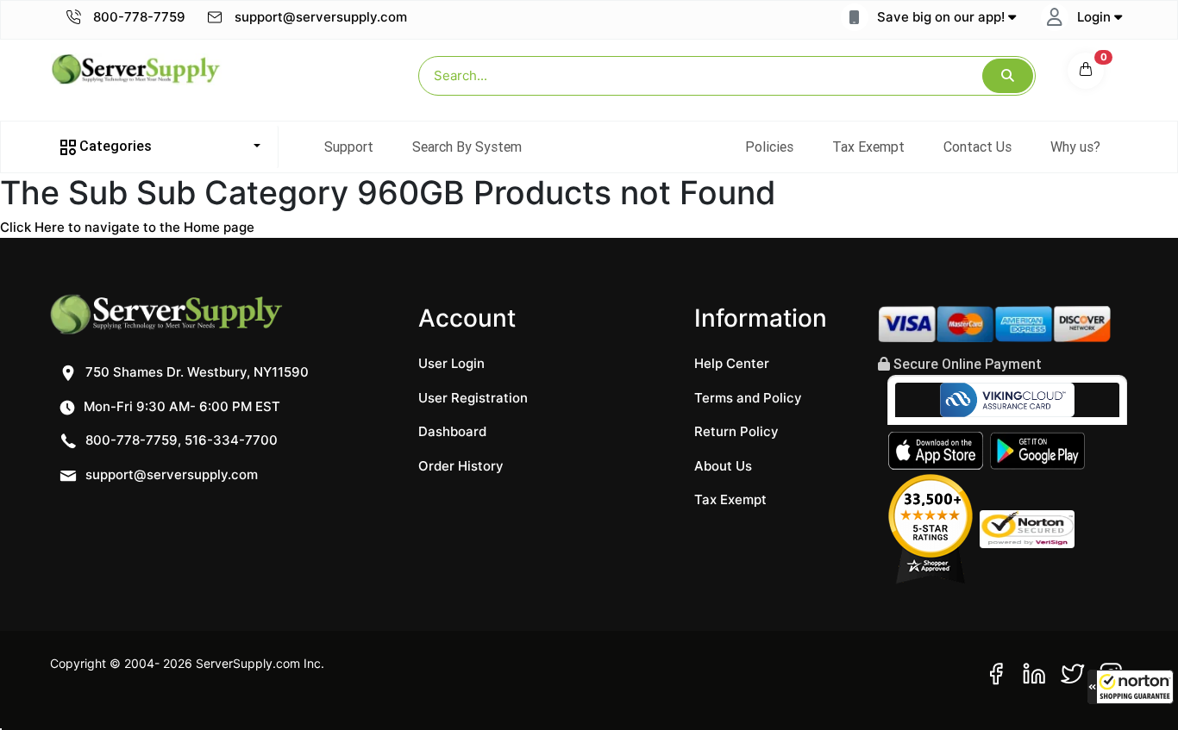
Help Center (731, 363)
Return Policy (736, 431)
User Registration (473, 398)
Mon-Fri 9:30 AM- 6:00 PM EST (180, 406)
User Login (451, 363)
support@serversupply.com (321, 17)
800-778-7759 (137, 17)
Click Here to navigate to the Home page (127, 227)
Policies (769, 146)
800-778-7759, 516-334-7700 (180, 440)
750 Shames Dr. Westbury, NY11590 (195, 372)
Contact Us (977, 146)
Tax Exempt (868, 146)
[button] (1130, 687)
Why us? (1075, 146)
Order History (461, 466)
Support (348, 146)
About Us (723, 466)
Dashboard (452, 431)
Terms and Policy (748, 398)
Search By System (467, 146)
